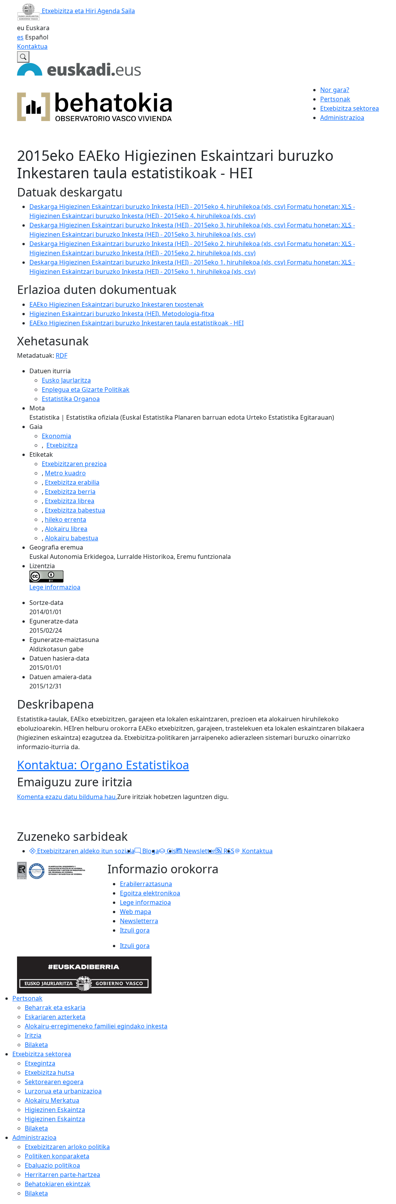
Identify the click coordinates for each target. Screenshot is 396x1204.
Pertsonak (27, 998)
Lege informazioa (54, 587)
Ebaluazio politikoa (52, 1165)
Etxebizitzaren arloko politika (67, 1147)
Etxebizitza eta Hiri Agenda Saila (87, 11)
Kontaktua (32, 46)
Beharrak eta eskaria (55, 1007)
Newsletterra (139, 921)
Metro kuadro (65, 473)
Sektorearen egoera (54, 1082)
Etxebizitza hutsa (49, 1072)
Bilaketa (36, 1044)
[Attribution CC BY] (46, 576)
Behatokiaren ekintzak (57, 1184)
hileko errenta (65, 519)
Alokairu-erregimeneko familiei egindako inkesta (96, 1026)
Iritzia (33, 1035)
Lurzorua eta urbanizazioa (63, 1091)
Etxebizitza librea (69, 501)
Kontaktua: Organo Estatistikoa (103, 765)
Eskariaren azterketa (55, 1017)
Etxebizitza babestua (75, 510)
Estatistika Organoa (71, 399)
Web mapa (135, 911)
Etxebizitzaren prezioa (74, 463)
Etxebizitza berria (70, 491)
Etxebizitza (62, 445)
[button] (32, 851)
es (20, 37)
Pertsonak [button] (335, 99)
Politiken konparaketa (57, 1156)
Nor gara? (334, 89)
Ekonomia (56, 436)
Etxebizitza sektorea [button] (349, 108)
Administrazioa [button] (342, 117)
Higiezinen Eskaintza (55, 1109)
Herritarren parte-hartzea (62, 1174)
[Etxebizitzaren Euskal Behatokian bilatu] (23, 57)
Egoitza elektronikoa (150, 893)
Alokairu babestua (71, 538)
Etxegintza (40, 1063)
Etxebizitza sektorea (41, 1054)
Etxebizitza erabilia (72, 482)
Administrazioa (34, 1137)
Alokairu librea (66, 528)
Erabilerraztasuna (146, 884)
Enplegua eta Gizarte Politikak (86, 389)
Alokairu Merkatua (52, 1100)
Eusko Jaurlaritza (66, 380)
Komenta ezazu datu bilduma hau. (67, 796)
